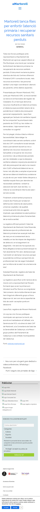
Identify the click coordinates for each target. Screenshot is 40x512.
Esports (8, 435)
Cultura (8, 432)
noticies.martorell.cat (16, 344)
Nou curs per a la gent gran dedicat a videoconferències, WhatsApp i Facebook (19, 364)
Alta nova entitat (7, 491)
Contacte (5, 495)
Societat (8, 437)
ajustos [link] (18, 504)
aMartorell (20, 4)
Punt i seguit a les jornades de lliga (20, 371)
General (20, 47)
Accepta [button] (6, 507)
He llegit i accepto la (15, 450)
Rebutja (15, 507)
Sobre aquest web (8, 487)
